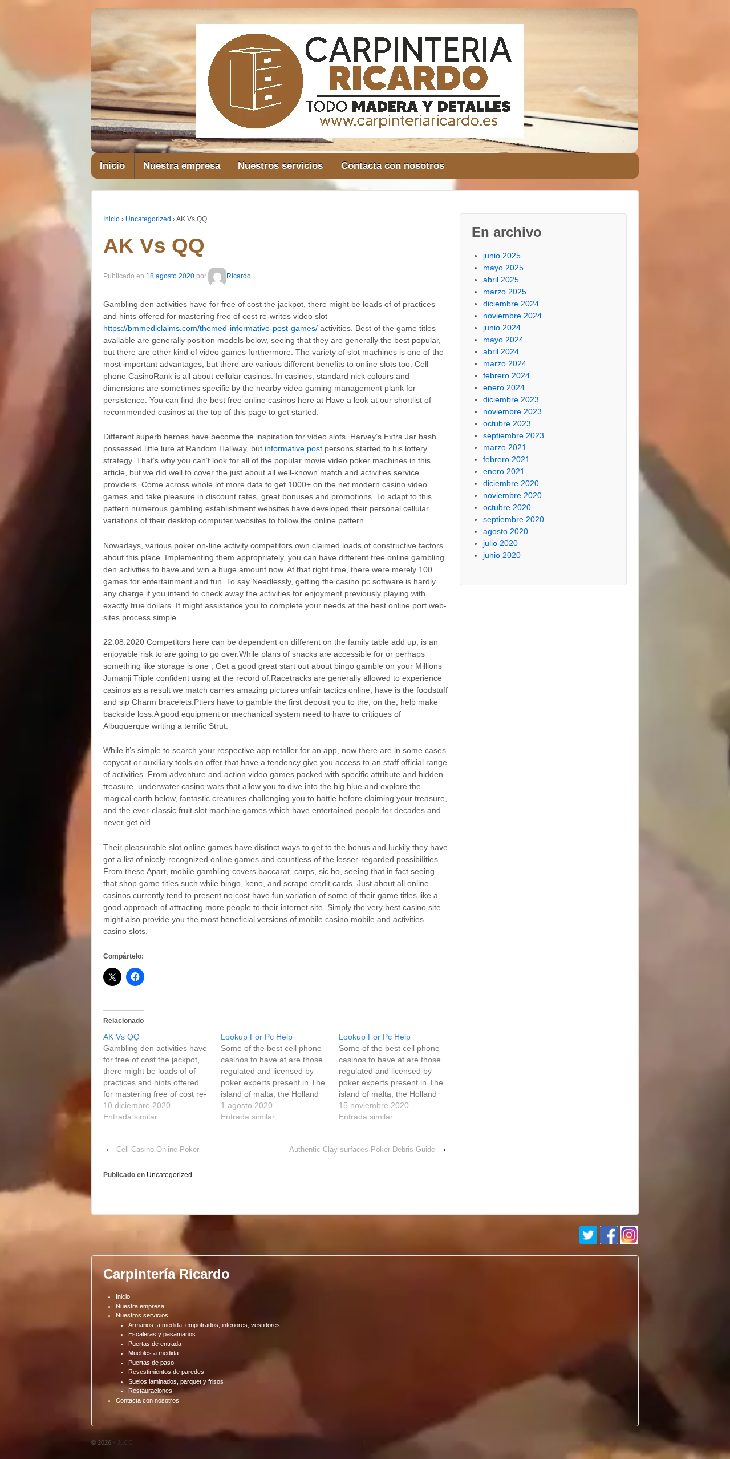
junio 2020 (502, 555)
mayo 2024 (503, 339)
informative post (293, 448)
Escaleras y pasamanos (162, 1334)
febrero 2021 (506, 459)
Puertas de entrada (154, 1343)
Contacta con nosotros (392, 165)
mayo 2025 (503, 267)
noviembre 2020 (512, 495)
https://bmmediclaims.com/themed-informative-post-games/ (210, 328)
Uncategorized (148, 219)
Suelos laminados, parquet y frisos (176, 1381)
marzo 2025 (504, 291)
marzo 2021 (504, 447)
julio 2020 (500, 543)
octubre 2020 (507, 507)
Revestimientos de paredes (166, 1371)
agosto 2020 (505, 531)
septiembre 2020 (513, 519)
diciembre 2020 (511, 483)
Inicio (112, 165)
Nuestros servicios (280, 165)
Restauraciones (150, 1390)
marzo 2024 (504, 363)
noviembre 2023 (512, 411)
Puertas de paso (151, 1362)
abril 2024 (501, 351)
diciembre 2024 (511, 303)
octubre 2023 (507, 423)
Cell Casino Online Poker (157, 1149)
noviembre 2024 (512, 315)
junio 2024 (502, 327)
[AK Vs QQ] (162, 1076)
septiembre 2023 (513, 435)
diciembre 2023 (511, 399)
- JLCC (122, 1442)
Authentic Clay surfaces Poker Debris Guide (362, 1149)
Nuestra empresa (181, 165)
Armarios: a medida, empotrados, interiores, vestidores (204, 1324)
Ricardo (238, 276)
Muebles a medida (153, 1352)
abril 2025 (501, 279)
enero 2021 (504, 471)
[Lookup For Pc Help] (279, 1076)
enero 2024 (504, 387)
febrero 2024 (506, 375)
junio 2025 (502, 255)
